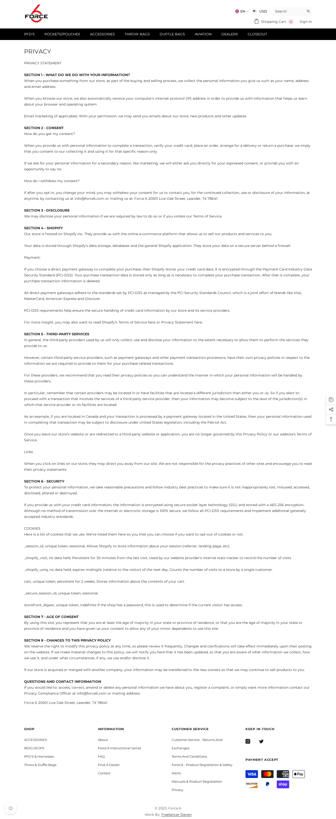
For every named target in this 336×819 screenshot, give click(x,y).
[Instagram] (247, 741)
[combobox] (288, 11)
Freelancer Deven (176, 814)
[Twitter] (261, 741)
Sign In (306, 21)
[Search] (292, 11)
